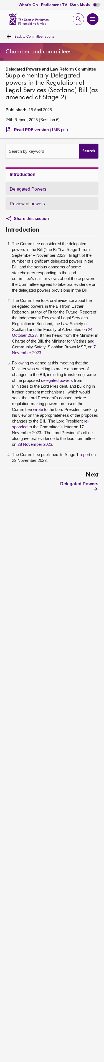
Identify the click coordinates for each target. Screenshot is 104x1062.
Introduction (22, 174)
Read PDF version (41, 129)
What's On (29, 4)
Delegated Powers (28, 189)
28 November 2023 (34, 444)
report (85, 454)
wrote (38, 409)
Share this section (31, 218)
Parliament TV (54, 4)
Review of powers (27, 203)
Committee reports (34, 36)
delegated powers (57, 380)
